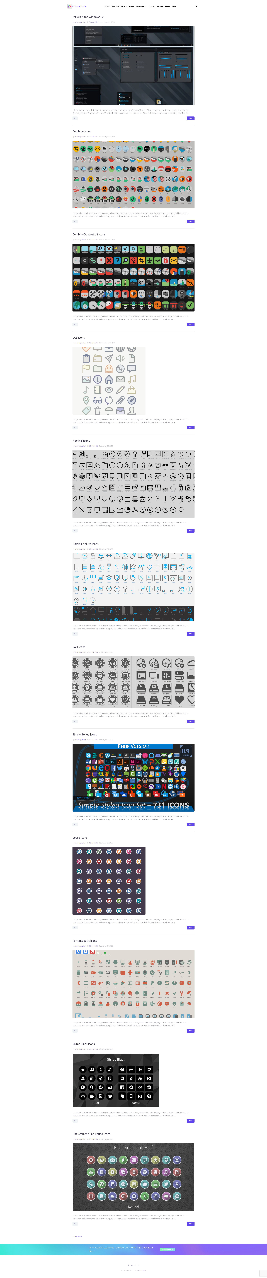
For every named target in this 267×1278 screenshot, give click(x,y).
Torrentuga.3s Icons (84, 941)
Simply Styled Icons (84, 734)
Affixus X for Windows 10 (88, 17)
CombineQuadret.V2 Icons (88, 234)
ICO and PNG (93, 137)
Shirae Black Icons (83, 1044)
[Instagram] (138, 1265)
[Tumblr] (135, 1265)
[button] (141, 6)
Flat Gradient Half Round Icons (91, 1134)
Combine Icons (81, 131)
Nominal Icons (81, 441)
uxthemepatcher (80, 22)
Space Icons (79, 838)
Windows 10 (93, 22)
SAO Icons (78, 647)
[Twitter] (132, 1265)
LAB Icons (78, 338)
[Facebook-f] (128, 1265)
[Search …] (197, 6)
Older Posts (77, 1236)
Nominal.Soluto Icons (85, 544)
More (190, 118)
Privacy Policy (142, 1270)
